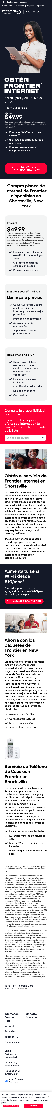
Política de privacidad (11, 1056)
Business (20, 6)
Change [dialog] (23, 2)
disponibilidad (26, 986)
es (14, 986)
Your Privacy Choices (16, 1081)
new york (10, 988)
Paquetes (10, 1031)
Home (7, 986)
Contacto (31, 1017)
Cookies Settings (11, 1105)
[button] (43, 438)
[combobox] (22, 438)
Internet (9, 1026)
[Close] (48, 1096)
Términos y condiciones (12, 1064)
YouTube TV (11, 1036)
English (30, 6)
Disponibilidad (13, 1042)
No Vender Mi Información (12, 1072)
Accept (33, 1105)
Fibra (7, 1020)
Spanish (40, 6)
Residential (7, 6)
